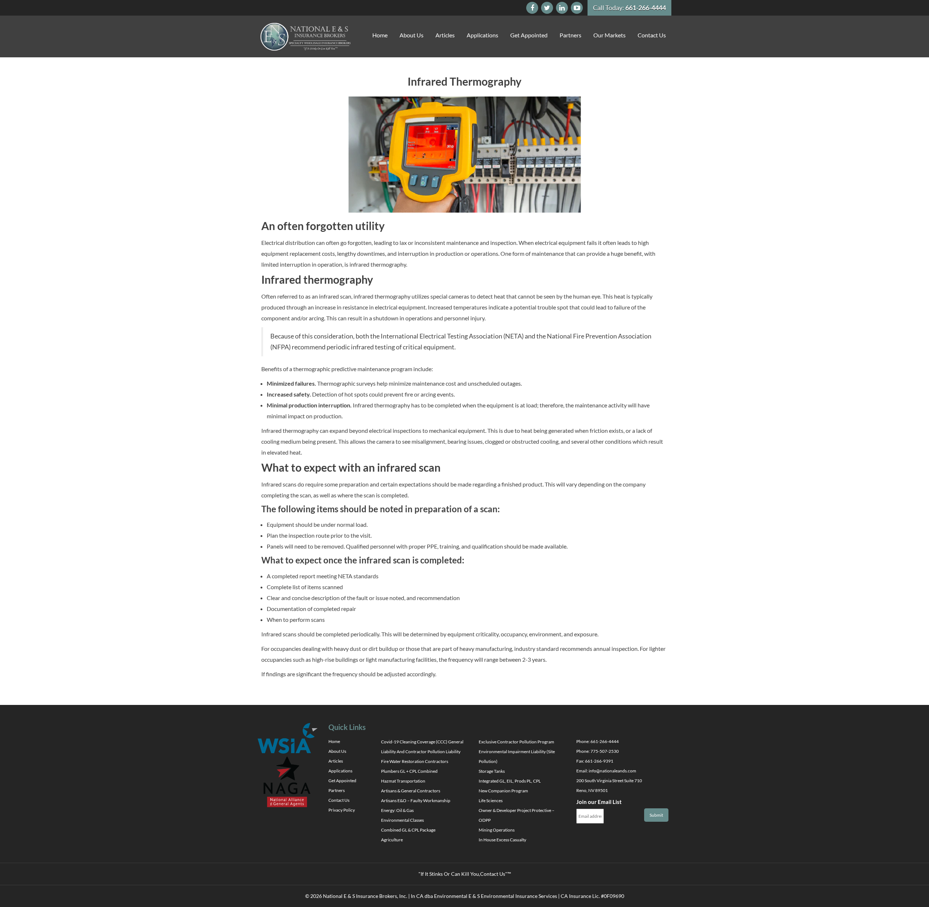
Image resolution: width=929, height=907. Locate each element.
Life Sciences (491, 800)
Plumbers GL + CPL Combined (409, 771)
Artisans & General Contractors (410, 790)
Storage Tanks (492, 771)
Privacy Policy (341, 810)
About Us (411, 35)
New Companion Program (503, 790)
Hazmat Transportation (403, 781)
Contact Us (652, 35)
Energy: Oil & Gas (397, 810)
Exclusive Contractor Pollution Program (516, 741)
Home (380, 35)
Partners (570, 35)
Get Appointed (529, 35)
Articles (445, 35)
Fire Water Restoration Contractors (414, 761)
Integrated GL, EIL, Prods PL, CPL (510, 781)
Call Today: (629, 8)
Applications (482, 35)
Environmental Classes (402, 820)
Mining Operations (497, 830)
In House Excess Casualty (502, 839)
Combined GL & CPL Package (408, 830)
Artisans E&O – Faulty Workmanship (415, 800)
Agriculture (392, 839)
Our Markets (609, 35)
